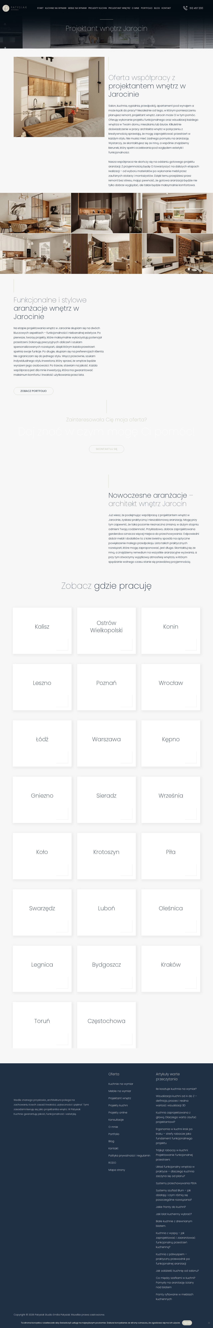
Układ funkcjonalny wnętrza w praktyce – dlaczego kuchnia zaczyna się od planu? (175, 1171)
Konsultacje (116, 1120)
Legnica (42, 965)
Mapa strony (116, 1170)
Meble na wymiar (77, 8)
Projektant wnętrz (119, 8)
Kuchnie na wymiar (55, 8)
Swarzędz (42, 908)
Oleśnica (171, 908)
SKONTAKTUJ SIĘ (106, 449)
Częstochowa (106, 1021)
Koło (42, 852)
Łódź (42, 739)
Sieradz (106, 796)
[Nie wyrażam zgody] (209, 1322)
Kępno (171, 739)
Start (40, 8)
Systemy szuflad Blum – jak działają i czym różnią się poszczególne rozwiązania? (174, 1195)
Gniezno (42, 796)
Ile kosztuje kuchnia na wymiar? (176, 1089)
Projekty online (117, 1112)
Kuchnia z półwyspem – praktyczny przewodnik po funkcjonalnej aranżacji (173, 1258)
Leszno (42, 683)
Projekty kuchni (97, 8)
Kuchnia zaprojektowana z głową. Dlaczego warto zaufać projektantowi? (176, 1117)
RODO (112, 1163)
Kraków (171, 965)
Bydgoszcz (106, 965)
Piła (171, 852)
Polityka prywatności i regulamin (129, 1155)
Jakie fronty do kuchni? (171, 1207)
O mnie (135, 8)
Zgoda (187, 1322)
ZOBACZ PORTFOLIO (33, 391)
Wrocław (171, 683)
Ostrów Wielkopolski (106, 626)
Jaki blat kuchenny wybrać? (174, 1214)
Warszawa (106, 739)
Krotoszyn (106, 852)
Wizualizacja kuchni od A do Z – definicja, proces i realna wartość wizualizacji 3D (176, 1100)
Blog (157, 8)
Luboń (106, 908)
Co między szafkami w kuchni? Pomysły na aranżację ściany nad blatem (175, 1282)
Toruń (42, 1021)
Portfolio (146, 8)
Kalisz (42, 627)
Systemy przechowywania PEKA (176, 1183)
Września (171, 796)
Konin (170, 627)
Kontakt (166, 8)
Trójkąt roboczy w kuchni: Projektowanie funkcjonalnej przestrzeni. (174, 1154)
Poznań (106, 683)
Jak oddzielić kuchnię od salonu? (177, 1271)
